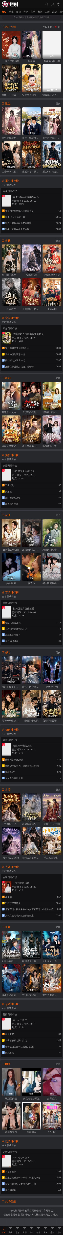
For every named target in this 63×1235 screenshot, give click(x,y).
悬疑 (54, 11)
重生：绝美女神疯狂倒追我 (31, 137)
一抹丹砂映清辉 (11, 61)
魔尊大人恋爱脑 (11, 857)
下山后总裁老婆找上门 (16, 1040)
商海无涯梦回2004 (14, 760)
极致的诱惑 (11, 1132)
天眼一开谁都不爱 (11, 720)
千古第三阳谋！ (52, 857)
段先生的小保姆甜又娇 (31, 686)
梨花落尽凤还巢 (52, 61)
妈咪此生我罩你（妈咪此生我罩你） (22, 766)
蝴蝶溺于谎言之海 (52, 95)
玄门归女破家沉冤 (31, 995)
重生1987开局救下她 (15, 217)
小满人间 (52, 308)
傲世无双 (9, 1034)
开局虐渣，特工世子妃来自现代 (31, 308)
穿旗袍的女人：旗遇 (31, 549)
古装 (47, 11)
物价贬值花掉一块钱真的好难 (19, 1046)
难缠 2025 (10, 772)
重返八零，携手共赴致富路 (31, 171)
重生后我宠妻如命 (11, 137)
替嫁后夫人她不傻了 (11, 412)
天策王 (8, 491)
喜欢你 (31, 583)
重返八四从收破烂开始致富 (18, 223)
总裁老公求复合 (12, 635)
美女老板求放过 (31, 1098)
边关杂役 (11, 308)
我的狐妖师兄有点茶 (31, 824)
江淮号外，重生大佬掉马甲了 (11, 171)
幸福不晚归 (10, 1171)
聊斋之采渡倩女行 (11, 995)
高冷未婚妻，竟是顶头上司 (31, 446)
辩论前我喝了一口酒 (11, 686)
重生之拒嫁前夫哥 (52, 137)
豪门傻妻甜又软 (12, 498)
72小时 (52, 1132)
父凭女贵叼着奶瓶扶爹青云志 (31, 95)
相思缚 (31, 61)
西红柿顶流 (31, 275)
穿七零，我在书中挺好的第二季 (11, 275)
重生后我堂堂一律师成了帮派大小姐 (22, 1177)
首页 (4, 11)
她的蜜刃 (11, 583)
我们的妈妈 (10, 1190)
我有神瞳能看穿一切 (15, 354)
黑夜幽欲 (31, 1132)
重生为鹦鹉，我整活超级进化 (52, 995)
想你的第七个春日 (52, 549)
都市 (40, 11)
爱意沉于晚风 (31, 720)
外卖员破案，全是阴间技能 (11, 961)
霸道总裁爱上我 (12, 622)
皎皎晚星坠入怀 (52, 275)
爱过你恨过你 (11, 641)
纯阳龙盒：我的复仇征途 (31, 961)
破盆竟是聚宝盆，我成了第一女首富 (11, 446)
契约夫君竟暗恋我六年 (31, 857)
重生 (11, 11)
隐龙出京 (9, 1052)
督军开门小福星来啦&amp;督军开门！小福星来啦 (11, 95)
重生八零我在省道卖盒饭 (17, 229)
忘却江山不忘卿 (52, 824)
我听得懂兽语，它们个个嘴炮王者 (52, 720)
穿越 (18, 11)
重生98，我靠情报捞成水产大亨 (52, 171)
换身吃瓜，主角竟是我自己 (52, 446)
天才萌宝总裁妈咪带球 (16, 629)
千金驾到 (9, 485)
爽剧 (25, 11)
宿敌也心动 (52, 686)
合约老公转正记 (11, 549)
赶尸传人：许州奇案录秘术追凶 (52, 961)
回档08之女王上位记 (15, 360)
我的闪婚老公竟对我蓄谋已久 (52, 412)
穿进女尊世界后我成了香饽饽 (19, 366)
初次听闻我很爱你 (52, 583)
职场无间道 (11, 1098)
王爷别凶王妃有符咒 (11, 824)
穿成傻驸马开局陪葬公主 (17, 348)
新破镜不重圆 (11, 504)
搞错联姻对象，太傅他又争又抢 (20, 1184)
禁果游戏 (52, 1098)
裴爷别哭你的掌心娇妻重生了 (19, 211)
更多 (58, 103)
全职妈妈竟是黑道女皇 (31, 412)
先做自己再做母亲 (14, 778)
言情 (33, 11)
